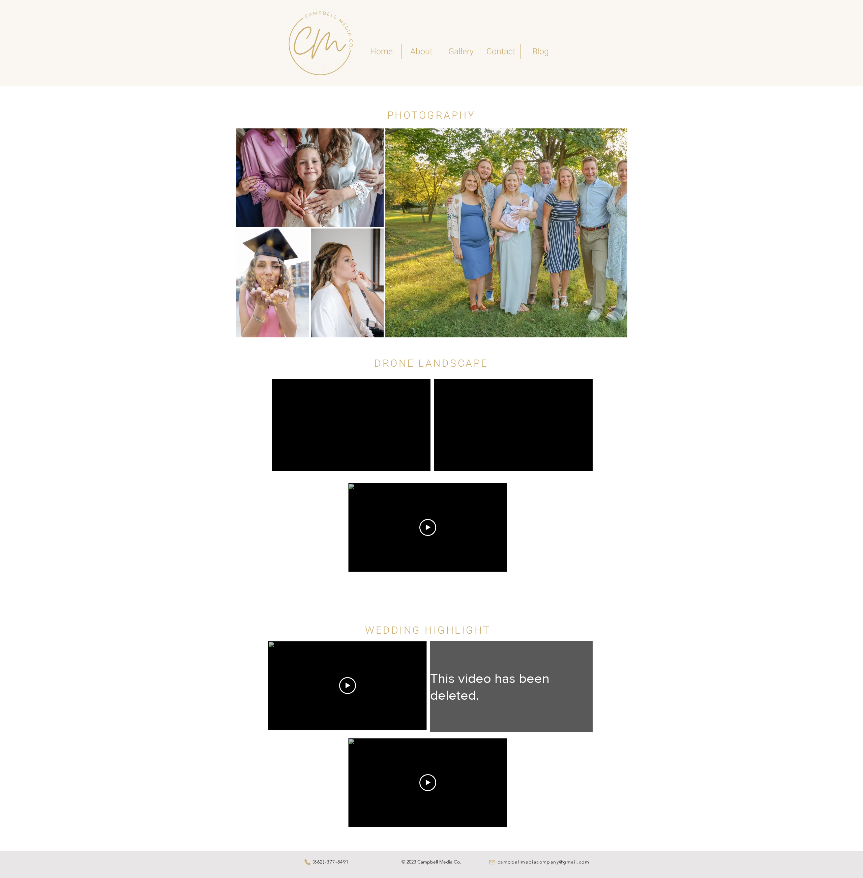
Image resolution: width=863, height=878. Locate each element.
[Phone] (307, 862)
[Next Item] (623, 233)
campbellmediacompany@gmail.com (543, 862)
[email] (492, 862)
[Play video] (427, 527)
